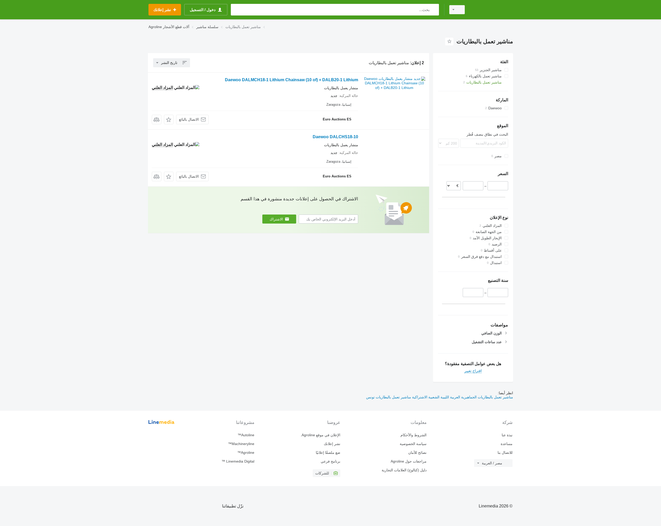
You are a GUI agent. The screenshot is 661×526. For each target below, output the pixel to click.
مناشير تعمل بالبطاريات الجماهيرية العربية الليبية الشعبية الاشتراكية (462, 397)
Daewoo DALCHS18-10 (335, 137)
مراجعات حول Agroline (408, 461)
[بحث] (434, 9)
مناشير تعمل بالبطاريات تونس (388, 397)
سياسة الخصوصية (413, 444)
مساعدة (507, 444)
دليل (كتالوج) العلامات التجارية (404, 470)
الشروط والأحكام (413, 435)
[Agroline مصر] (492, 9)
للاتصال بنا (505, 452)
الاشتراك (276, 219)
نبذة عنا (507, 435)
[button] (169, 119)
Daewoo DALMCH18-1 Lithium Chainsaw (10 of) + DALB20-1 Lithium (291, 80)
